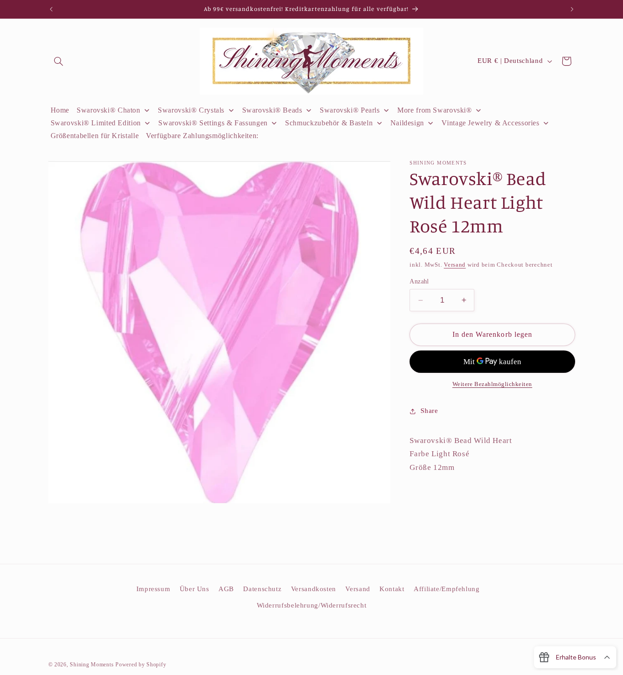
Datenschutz (262, 589)
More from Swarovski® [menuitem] (434, 110)
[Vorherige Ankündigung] (51, 9)
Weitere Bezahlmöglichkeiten (492, 384)
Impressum (153, 589)
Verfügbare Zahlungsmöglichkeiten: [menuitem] (202, 135)
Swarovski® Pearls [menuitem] (350, 110)
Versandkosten (313, 589)
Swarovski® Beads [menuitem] (272, 110)
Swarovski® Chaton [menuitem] (108, 110)
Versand (455, 265)
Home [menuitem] (60, 110)
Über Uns (194, 589)
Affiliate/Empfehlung (447, 589)
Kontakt (391, 589)
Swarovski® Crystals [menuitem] (191, 110)
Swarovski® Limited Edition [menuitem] (96, 123)
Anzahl (419, 281)
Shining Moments (92, 664)
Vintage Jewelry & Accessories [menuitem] (490, 123)
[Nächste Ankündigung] (572, 9)
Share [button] (429, 410)
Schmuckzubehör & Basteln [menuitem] (329, 123)
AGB (226, 589)
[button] (58, 61)
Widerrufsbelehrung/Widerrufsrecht (312, 605)
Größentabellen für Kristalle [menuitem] (95, 135)
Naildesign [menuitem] (407, 123)
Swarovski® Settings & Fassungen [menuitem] (213, 123)
